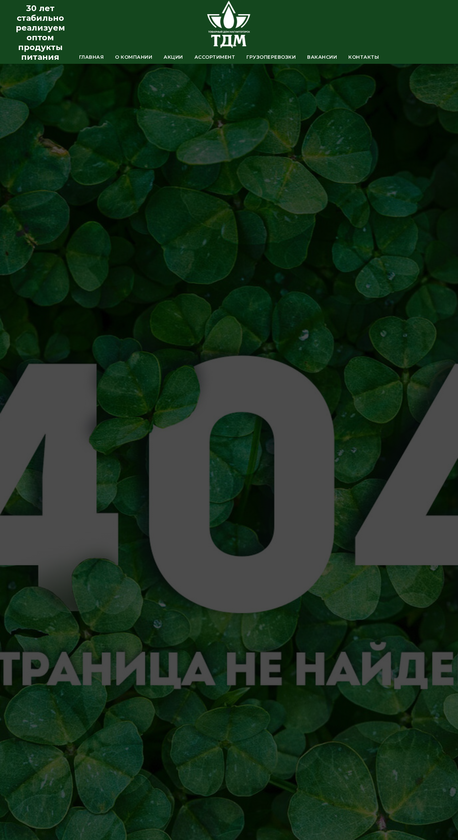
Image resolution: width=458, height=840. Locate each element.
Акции (173, 57)
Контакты (363, 57)
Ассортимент (214, 57)
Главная (91, 57)
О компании (133, 57)
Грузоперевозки (271, 57)
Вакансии (322, 57)
